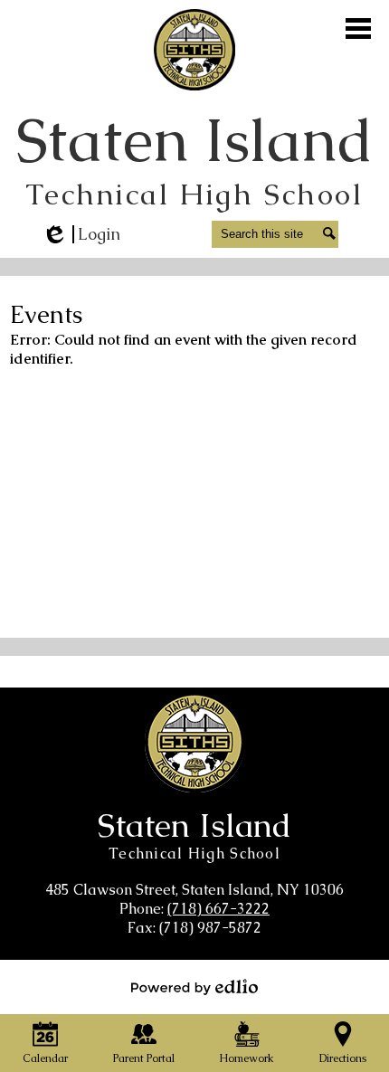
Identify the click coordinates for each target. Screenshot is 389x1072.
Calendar (45, 1058)
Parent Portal (144, 1058)
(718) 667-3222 (218, 908)
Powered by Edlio (194, 987)
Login (81, 234)
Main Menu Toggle (358, 28)
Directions (342, 1058)
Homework (246, 1058)
